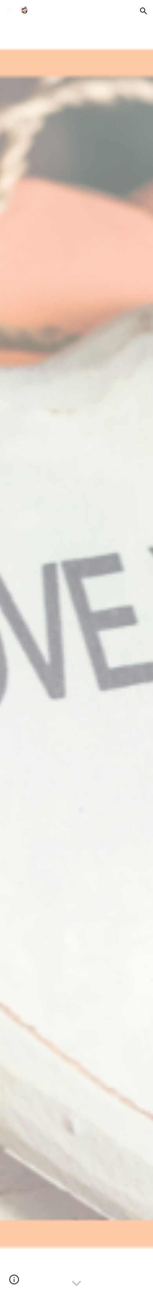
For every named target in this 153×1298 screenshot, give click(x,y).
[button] (9, 11)
